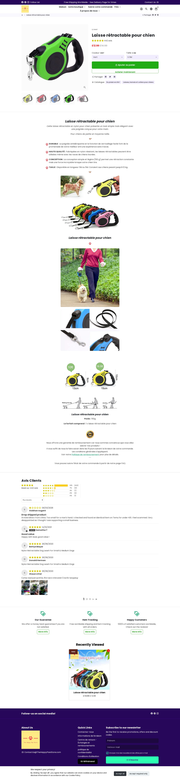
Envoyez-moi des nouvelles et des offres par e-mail (128, 753)
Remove (108, 650)
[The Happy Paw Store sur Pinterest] (25, 2)
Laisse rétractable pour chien (38, 15)
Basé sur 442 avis (29, 488)
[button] (98, 40)
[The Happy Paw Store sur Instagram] (28, 2)
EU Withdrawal (88, 761)
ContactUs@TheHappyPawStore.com (41, 752)
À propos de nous (90, 10)
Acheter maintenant (125, 72)
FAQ (117, 6)
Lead (94, 29)
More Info (43, 631)
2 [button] (86, 599)
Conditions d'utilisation (88, 756)
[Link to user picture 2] (34, 587)
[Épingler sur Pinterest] (158, 15)
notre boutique (77, 6)
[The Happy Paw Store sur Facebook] (22, 2)
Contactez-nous (86, 732)
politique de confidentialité (85, 751)
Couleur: (98, 52)
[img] (35, 507)
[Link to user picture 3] (43, 587)
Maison (62, 6)
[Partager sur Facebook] (153, 15)
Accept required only (138, 773)
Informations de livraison (89, 735)
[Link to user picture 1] (25, 587)
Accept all (120, 773)
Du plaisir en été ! (113, 82)
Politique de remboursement (85, 454)
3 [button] (89, 599)
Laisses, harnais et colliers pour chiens (138, 82)
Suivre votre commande (100, 6)
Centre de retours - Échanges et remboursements (87, 742)
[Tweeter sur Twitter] (155, 15)
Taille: (131, 52)
